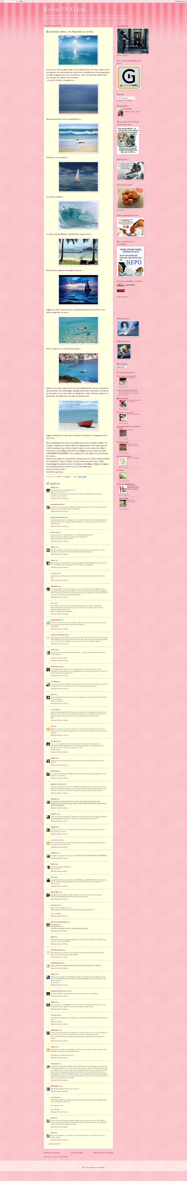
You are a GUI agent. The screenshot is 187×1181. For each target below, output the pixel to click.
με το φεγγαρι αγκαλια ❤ (127, 376)
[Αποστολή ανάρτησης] (74, 476)
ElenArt (53, 1002)
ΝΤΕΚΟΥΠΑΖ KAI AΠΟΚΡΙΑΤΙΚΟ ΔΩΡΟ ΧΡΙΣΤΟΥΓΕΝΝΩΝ (133, 487)
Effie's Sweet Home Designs (58, 922)
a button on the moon (125, 456)
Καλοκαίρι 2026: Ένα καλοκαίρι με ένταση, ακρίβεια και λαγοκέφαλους (129, 392)
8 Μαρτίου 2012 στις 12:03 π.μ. (60, 752)
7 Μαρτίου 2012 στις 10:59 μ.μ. (60, 614)
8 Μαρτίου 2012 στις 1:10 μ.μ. (59, 957)
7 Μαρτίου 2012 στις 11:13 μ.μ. (60, 644)
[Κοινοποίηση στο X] (82, 477)
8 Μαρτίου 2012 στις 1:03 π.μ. (59, 821)
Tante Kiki (54, 586)
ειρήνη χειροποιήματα (58, 635)
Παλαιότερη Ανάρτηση (103, 1152)
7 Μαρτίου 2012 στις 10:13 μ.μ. (60, 511)
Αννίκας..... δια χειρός (126, 412)
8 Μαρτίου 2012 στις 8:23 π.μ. (59, 871)
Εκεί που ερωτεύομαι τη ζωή (128, 390)
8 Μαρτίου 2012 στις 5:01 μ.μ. (59, 1024)
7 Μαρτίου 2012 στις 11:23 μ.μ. (60, 688)
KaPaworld (54, 771)
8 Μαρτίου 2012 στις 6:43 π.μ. (59, 847)
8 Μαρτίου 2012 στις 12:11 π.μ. (60, 765)
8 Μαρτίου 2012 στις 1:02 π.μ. (59, 808)
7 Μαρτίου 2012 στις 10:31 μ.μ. (60, 526)
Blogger (102, 1167)
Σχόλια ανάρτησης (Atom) (59, 1157)
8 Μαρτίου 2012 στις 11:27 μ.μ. (60, 1140)
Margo (53, 974)
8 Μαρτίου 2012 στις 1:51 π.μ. (59, 834)
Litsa (52, 694)
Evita (52, 1118)
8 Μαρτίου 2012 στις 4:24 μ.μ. (59, 996)
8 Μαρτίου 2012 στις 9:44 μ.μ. (59, 1127)
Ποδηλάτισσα (55, 667)
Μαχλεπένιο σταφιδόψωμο (131, 500)
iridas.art (121, 470)
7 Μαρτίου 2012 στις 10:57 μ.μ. (60, 597)
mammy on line (55, 620)
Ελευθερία (54, 741)
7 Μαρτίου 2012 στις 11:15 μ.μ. (60, 660)
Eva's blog (54, 681)
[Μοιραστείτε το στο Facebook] (84, 477)
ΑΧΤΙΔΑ (53, 799)
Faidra (53, 864)
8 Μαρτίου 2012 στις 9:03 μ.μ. (59, 1080)
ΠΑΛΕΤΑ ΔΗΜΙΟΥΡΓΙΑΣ (127, 484)
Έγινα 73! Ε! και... (67, 9)
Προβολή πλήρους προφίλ (132, 111)
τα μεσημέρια (131, 378)
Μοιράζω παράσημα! (133, 458)
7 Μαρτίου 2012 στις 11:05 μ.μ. (60, 629)
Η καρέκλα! (130, 430)
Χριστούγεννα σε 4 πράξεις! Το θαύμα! (132, 444)
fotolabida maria (56, 963)
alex (52, 726)
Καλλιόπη (54, 1064)
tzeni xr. (53, 650)
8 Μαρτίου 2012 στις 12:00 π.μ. (60, 735)
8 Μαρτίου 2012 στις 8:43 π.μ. (59, 899)
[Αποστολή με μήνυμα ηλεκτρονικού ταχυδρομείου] (78, 477)
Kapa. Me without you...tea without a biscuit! (129, 427)
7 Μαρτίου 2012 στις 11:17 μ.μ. (60, 675)
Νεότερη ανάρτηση (52, 1152)
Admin (53, 1047)
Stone (52, 560)
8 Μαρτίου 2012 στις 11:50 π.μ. (60, 944)
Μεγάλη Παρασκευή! (133, 414)
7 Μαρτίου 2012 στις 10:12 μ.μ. (60, 498)
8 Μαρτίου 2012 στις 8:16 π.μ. (59, 858)
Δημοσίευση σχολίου (55, 1144)
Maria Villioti (55, 892)
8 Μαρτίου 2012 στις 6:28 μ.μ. (59, 1058)
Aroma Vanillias (123, 498)
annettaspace (54, 1030)
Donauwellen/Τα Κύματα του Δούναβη (134, 401)
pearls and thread (56, 504)
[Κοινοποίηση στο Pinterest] (86, 477)
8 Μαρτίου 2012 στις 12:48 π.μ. (60, 793)
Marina (53, 487)
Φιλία (53, 877)
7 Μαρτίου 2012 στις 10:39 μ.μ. (60, 541)
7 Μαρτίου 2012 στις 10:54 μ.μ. (60, 580)
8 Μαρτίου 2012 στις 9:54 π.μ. (59, 931)
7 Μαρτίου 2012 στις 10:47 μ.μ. (60, 554)
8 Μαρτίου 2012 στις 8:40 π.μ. (59, 886)
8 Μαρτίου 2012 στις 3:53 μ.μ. (59, 985)
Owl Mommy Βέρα (56, 950)
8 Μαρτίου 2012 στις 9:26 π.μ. (59, 916)
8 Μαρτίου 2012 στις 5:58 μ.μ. (59, 1041)
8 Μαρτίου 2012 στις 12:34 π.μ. (60, 778)
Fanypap (53, 827)
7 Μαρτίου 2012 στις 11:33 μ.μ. (60, 703)
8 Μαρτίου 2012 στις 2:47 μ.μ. (59, 968)
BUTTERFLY (55, 1086)
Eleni (52, 937)
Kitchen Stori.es (123, 398)
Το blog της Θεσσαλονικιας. (59, 991)
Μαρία (53, 547)
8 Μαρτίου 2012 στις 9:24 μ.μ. (59, 1091)
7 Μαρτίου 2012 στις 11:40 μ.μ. (60, 720)
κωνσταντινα (55, 840)
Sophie (53, 758)
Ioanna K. (53, 814)
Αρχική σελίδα (77, 1152)
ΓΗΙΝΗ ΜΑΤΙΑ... (124, 442)
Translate (129, 100)
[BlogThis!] (80, 477)
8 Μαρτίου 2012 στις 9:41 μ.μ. (59, 1112)
